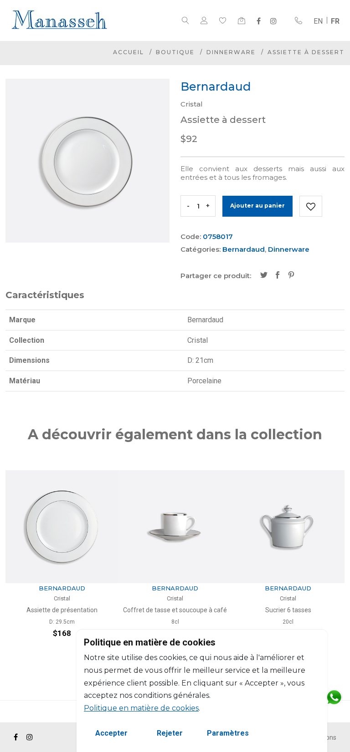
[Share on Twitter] (264, 275)
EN (318, 21)
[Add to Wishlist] (310, 206)
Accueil (128, 52)
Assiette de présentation (62, 610)
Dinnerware (231, 52)
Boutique (175, 52)
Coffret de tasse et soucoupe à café (175, 610)
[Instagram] (273, 21)
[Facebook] (259, 21)
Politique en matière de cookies (141, 708)
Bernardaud (243, 249)
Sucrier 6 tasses (288, 610)
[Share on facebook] (277, 275)
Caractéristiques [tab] (44, 295)
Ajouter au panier (257, 205)
